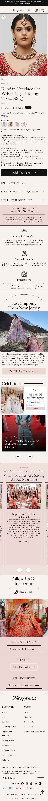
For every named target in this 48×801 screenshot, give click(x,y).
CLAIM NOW (35, 408)
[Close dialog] (45, 388)
